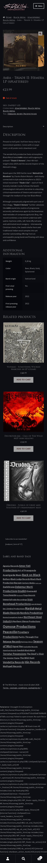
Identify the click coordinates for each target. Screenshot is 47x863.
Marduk (30, 608)
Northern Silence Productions (26, 621)
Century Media (28, 583)
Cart (36, 856)
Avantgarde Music (12, 575)
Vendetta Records (13, 662)
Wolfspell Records (12, 666)
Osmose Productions (19, 626)
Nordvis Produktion (31, 612)
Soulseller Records (30, 647)
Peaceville (10, 632)
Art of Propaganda (27, 570)
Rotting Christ (27, 642)
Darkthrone (9, 586)
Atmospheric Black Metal (27, 108)
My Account (8, 859)
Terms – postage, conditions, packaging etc (21, 688)
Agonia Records (11, 565)
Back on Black (31, 575)
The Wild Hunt (27, 657)
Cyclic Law (38, 583)
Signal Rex (17, 646)
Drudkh (22, 591)
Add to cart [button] (24, 380)
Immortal (7, 599)
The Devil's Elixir (35, 653)
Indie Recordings (19, 599)
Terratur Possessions (14, 653)
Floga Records (29, 595)
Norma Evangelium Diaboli (13, 617)
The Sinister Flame (11, 658)
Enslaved (20, 595)
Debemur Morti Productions (22, 114)
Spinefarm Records (10, 650)
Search (23, 859)
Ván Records (32, 662)
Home (9, 17)
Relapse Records (12, 641)
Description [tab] (8, 126)
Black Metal (19, 17)
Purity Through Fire (28, 636)
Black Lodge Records (20, 579)
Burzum (18, 582)
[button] (40, 34)
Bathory (6, 579)
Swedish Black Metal (26, 650)
